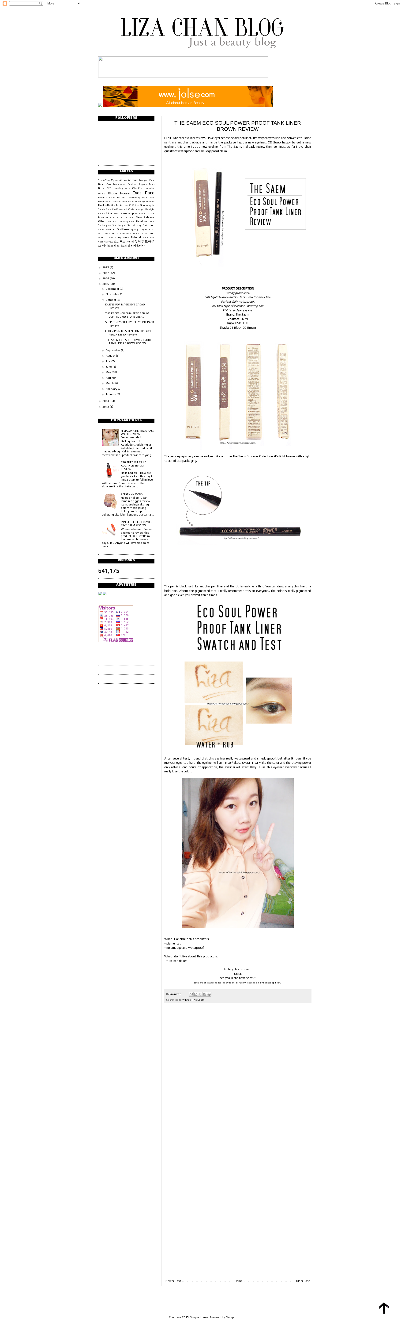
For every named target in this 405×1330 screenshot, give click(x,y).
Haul (152, 197)
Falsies (102, 197)
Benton (132, 184)
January (111, 394)
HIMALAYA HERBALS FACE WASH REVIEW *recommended (137, 434)
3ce (100, 180)
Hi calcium (115, 201)
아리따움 (131, 241)
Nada (112, 217)
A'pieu (115, 180)
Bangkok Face (146, 180)
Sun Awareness (108, 233)
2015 (106, 283)
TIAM (110, 237)
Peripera (112, 221)
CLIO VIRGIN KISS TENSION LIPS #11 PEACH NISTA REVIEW (128, 332)
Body (151, 184)
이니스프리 (109, 245)
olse (232, 982)
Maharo (118, 213)
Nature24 (122, 217)
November (113, 294)
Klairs (108, 209)
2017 (106, 273)
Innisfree (122, 205)
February (112, 388)
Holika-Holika (106, 205)
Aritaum (133, 180)
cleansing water (121, 188)
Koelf (115, 209)
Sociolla (110, 229)
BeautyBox (104, 184)
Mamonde (140, 213)
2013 (106, 406)
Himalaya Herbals (144, 201)
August (111, 355)
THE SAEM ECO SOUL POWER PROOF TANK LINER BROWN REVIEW (128, 341)
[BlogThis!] (195, 994)
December (113, 288)
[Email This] (191, 994)
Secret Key (134, 225)
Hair (144, 197)
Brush (101, 188)
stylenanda (147, 229)
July (108, 361)
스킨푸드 (119, 241)
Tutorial (136, 237)
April (109, 377)
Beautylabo (119, 184)
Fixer (112, 197)
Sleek (101, 229)
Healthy (103, 201)
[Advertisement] (237, 1266)
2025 (106, 267)
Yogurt (101, 241)
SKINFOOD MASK (131, 493)
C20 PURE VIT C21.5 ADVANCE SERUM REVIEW (133, 466)
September (113, 350)
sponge (135, 229)
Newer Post (173, 1281)
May (109, 372)
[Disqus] (237, 1072)
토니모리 (122, 245)
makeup (128, 213)
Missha (103, 217)
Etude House (119, 193)
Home (239, 1281)
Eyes (188, 999)
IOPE (131, 205)
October (111, 299)
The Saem (198, 999)
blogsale (142, 184)
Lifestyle (149, 209)
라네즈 (109, 241)
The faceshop (140, 233)
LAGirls (130, 209)
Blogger (231, 1317)
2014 (106, 401)
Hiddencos (128, 201)
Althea (123, 180)
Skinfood (148, 225)
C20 (109, 188)
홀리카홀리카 (136, 245)
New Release (145, 217)
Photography (127, 221)
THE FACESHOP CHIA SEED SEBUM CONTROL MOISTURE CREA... (127, 315)
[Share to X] (200, 994)
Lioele (101, 213)
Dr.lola (101, 193)
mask (151, 213)
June (109, 366)
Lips (109, 213)
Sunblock (125, 233)
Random (141, 221)
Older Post (303, 1281)
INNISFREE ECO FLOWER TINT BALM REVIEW (136, 523)
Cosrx (141, 188)
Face (149, 192)
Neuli (131, 217)
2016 (106, 278)
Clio (134, 188)
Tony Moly (122, 237)
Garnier (121, 197)
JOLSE (238, 973)
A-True (106, 180)
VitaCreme (148, 237)
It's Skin (140, 205)
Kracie (122, 209)
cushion (150, 188)
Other (101, 221)
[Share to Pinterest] (209, 994)
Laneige (139, 209)
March (110, 383)
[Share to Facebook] (204, 994)
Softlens (123, 229)
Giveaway (134, 197)
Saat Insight (119, 225)
